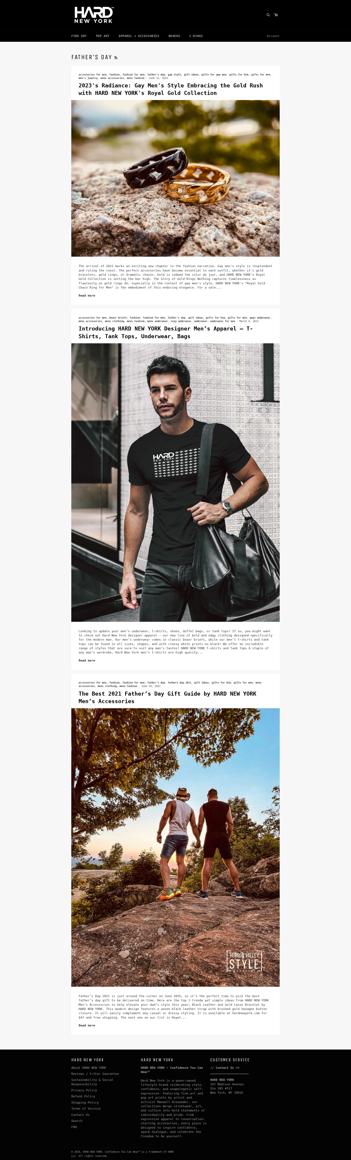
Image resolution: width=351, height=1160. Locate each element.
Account (273, 36)
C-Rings (196, 36)
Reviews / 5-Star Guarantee (95, 1074)
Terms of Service (86, 1108)
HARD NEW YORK (92, 1151)
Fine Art (79, 36)
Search (76, 1121)
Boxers (174, 36)
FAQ (74, 1127)
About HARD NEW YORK (88, 1068)
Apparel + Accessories (139, 36)
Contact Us (80, 1115)
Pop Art (103, 36)
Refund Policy (83, 1096)
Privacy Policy (84, 1090)
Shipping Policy (85, 1102)
